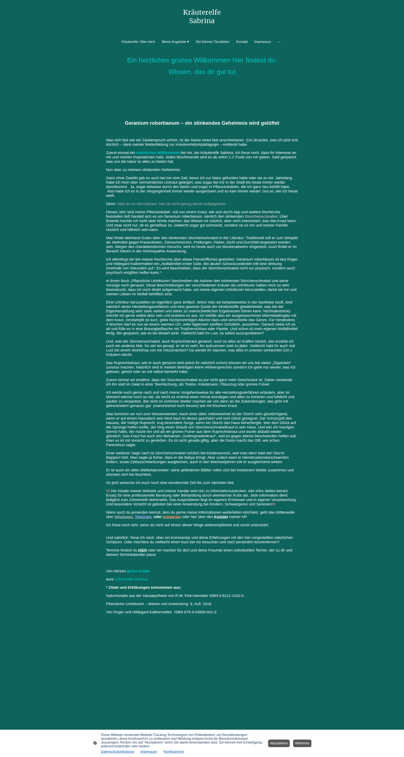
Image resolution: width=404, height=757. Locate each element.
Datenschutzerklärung (117, 751)
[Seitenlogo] (201, 29)
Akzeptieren (279, 743)
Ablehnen (302, 743)
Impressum (149, 751)
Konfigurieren (174, 751)
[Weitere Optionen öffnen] (279, 42)
